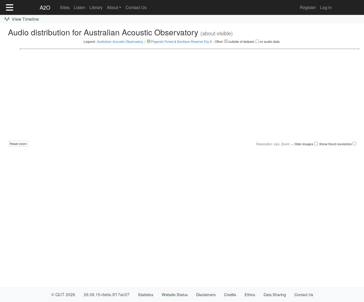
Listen (79, 7)
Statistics (145, 294)
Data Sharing (275, 294)
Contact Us (136, 7)
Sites (65, 7)
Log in (326, 7)
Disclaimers (206, 294)
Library (96, 7)
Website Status (175, 294)
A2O (45, 7)
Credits (230, 294)
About (112, 7)
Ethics (250, 294)
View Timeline (25, 19)
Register (308, 7)
